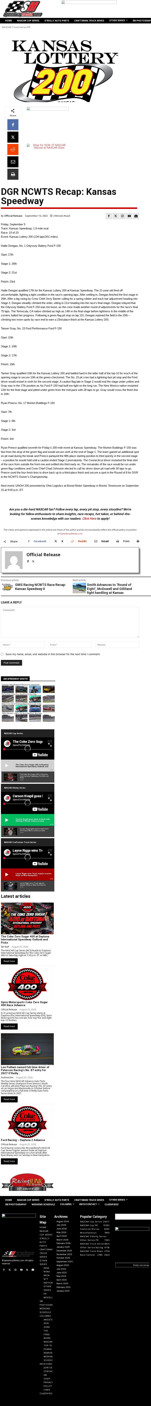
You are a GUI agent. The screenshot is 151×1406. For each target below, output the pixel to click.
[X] (12, 137)
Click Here (89, 518)
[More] (138, 541)
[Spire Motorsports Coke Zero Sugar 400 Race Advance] (27, 984)
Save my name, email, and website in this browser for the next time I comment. (53, 654)
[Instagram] (122, 216)
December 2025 (64, 1250)
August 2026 (63, 1221)
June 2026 (62, 1228)
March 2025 (62, 1283)
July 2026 (61, 1225)
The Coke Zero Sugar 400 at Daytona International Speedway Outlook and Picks (25, 939)
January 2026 (63, 1247)
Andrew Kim (7, 1077)
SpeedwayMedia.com (71, 533)
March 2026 (62, 1239)
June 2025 (62, 1272)
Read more (9, 961)
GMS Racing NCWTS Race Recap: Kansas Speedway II (40, 587)
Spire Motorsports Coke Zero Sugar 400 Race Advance (24, 1004)
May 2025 (61, 1276)
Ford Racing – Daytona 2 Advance (23, 1140)
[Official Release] (14, 560)
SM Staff (5, 946)
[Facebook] (12, 124)
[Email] (12, 161)
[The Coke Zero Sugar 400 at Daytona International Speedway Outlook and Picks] (27, 918)
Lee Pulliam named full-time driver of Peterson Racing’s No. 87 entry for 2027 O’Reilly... (25, 1070)
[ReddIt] (12, 149)
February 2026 (64, 1243)
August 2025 (63, 1265)
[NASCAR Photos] (136, 216)
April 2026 (62, 1236)
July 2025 (61, 1269)
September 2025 (65, 1261)
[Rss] (27, 1270)
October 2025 (63, 1258)
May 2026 (61, 1232)
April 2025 (62, 1279)
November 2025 (64, 1254)
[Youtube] (129, 216)
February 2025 (64, 1287)
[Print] (12, 174)
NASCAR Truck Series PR (16, 27)
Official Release (13, 215)
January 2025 (63, 1291)
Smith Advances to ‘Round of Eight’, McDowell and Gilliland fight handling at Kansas (109, 589)
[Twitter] (116, 216)
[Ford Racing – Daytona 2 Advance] (27, 1122)
